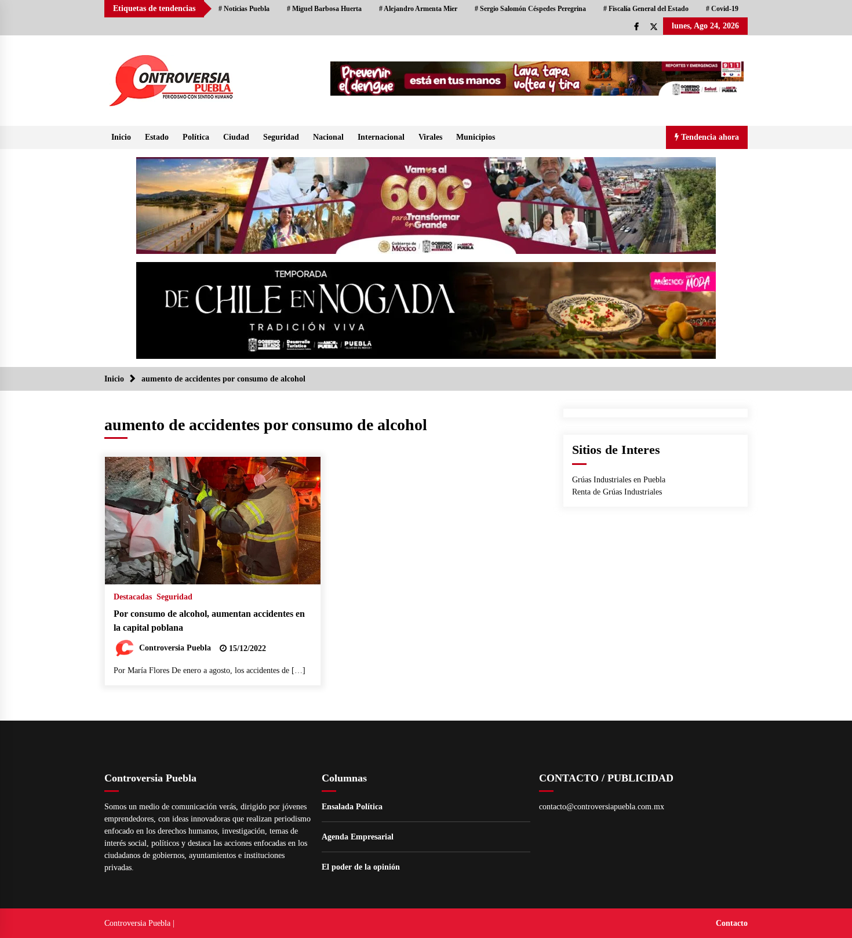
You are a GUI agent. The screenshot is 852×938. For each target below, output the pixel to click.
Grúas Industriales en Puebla (618, 479)
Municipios (475, 137)
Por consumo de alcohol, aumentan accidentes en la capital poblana (209, 621)
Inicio (121, 137)
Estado (157, 137)
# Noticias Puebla (244, 9)
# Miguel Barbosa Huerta (324, 9)
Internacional (381, 137)
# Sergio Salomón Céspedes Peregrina (530, 9)
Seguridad (281, 137)
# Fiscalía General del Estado (646, 9)
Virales (430, 137)
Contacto (732, 923)
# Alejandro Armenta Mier (418, 9)
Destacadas (133, 596)
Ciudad (236, 137)
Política (196, 137)
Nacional (328, 137)
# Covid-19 (722, 9)
